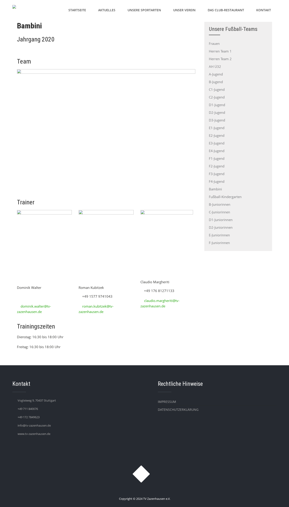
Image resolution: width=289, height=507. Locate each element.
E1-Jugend (216, 128)
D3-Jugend (217, 120)
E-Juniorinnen (219, 235)
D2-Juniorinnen (221, 227)
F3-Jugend (216, 173)
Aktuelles (106, 10)
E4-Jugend (216, 150)
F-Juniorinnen (219, 242)
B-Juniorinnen (219, 204)
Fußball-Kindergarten (225, 196)
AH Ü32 (215, 66)
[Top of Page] (276, 497)
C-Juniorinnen (219, 212)
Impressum (167, 402)
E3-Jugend (216, 143)
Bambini (215, 189)
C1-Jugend (217, 89)
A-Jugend (216, 74)
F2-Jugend (216, 166)
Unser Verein (184, 10)
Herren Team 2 (220, 59)
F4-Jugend (216, 181)
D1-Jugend (217, 105)
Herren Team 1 (220, 51)
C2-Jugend (217, 97)
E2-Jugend (216, 135)
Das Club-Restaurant (226, 10)
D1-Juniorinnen (221, 219)
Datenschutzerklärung (178, 409)
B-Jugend (216, 82)
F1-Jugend (216, 158)
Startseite (77, 10)
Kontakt (263, 10)
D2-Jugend (217, 112)
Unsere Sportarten (144, 10)
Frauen (214, 43)
